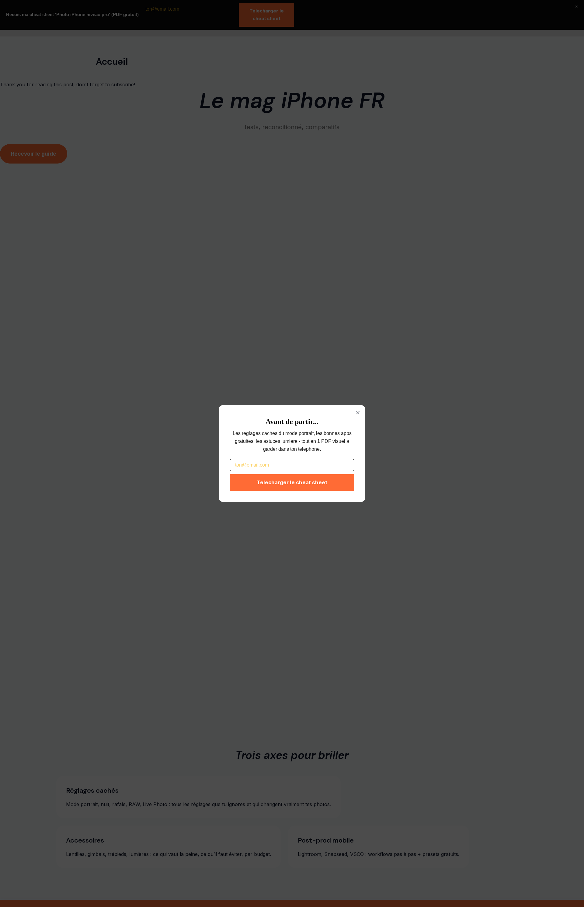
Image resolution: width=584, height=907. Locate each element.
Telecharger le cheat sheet (292, 482)
